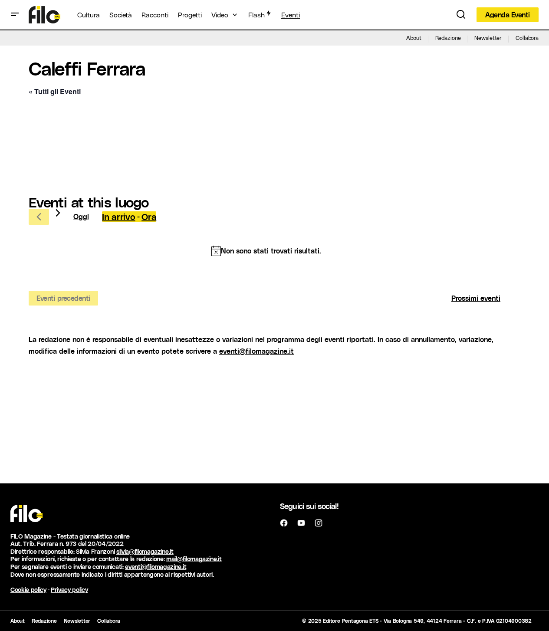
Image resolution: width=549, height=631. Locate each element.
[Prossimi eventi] (58, 213)
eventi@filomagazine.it (256, 351)
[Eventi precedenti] (39, 217)
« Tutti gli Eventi (55, 91)
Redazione (448, 37)
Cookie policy (28, 589)
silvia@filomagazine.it (145, 551)
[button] (14, 15)
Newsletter (488, 37)
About (413, 37)
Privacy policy (69, 589)
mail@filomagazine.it (194, 558)
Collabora (527, 37)
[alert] (266, 251)
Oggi (81, 216)
